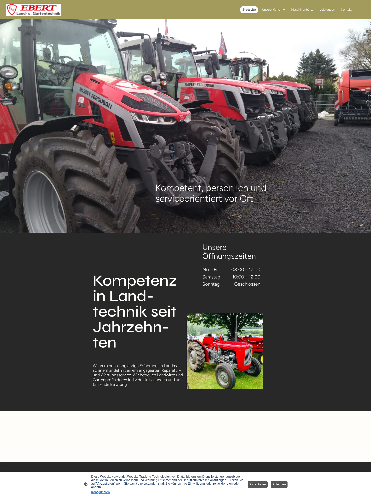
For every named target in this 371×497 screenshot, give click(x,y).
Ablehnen (279, 484)
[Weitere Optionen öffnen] (359, 9)
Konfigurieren (100, 492)
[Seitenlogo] (33, 10)
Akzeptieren (257, 484)
